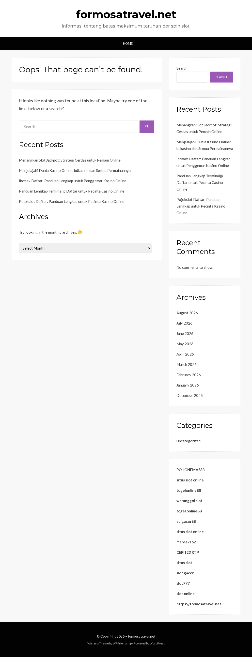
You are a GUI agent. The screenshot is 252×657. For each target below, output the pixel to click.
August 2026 (187, 313)
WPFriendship (122, 643)
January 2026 (187, 385)
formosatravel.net (126, 14)
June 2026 (184, 333)
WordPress (157, 643)
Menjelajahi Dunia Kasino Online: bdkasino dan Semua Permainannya (75, 170)
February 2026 (188, 375)
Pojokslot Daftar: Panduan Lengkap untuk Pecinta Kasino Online (71, 201)
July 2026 (184, 323)
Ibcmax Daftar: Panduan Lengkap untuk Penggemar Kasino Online (72, 181)
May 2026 (184, 344)
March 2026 (186, 364)
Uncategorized (188, 441)
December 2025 (189, 395)
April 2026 (185, 354)
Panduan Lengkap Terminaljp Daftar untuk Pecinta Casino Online (71, 191)
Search (182, 68)
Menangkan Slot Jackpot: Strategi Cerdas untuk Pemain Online (70, 160)
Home (128, 43)
